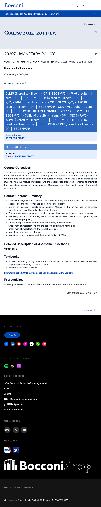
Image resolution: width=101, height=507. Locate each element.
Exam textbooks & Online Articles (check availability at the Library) (38, 273)
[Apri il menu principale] (95, 5)
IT (89, 5)
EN (83, 5)
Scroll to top (87, 310)
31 (26, 83)
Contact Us (88, 24)
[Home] (14, 5)
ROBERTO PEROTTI (15, 138)
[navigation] (50, 13)
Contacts (12, 335)
